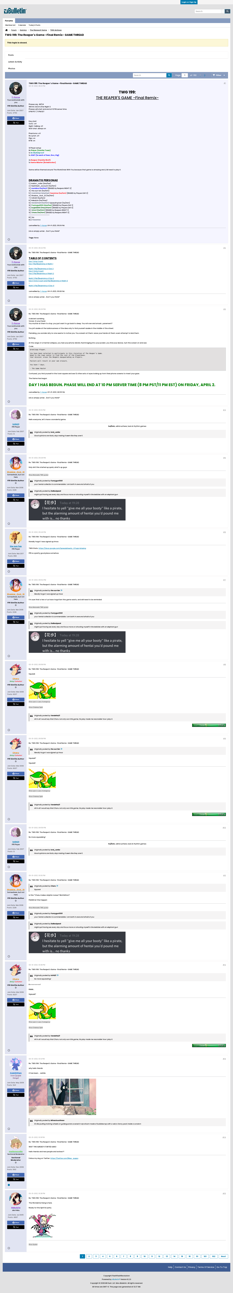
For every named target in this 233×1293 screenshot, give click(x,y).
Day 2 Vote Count (36, 271)
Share (17, 118)
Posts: (9, 113)
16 (190, 1256)
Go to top (222, 1267)
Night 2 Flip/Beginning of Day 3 (41, 278)
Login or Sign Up (189, 2)
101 (205, 1256)
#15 (224, 1193)
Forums (9, 20)
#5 (224, 458)
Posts (11, 55)
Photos (11, 68)
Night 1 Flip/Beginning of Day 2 (41, 269)
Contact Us (180, 1267)
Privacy (191, 1267)
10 (145, 1256)
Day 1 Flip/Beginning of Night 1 (41, 264)
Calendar (22, 25)
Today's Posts (34, 25)
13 (167, 1256)
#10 (224, 828)
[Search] (227, 11)
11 (152, 1256)
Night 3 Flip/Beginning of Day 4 (41, 285)
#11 (224, 875)
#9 (224, 738)
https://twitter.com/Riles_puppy (64, 1158)
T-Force (43, 225)
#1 (225, 83)
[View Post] (61, 590)
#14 (224, 1137)
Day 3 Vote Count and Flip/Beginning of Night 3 (48, 281)
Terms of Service (206, 1267)
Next (223, 1256)
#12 (224, 965)
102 (213, 1256)
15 (182, 1256)
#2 (224, 248)
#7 (224, 580)
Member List (10, 25)
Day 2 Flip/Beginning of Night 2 (41, 273)
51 (197, 1256)
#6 (224, 532)
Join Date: (11, 110)
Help (170, 1267)
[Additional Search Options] (223, 11)
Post (17, 123)
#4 (224, 410)
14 (174, 1256)
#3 (224, 309)
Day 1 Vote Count (36, 261)
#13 (224, 1059)
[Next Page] (204, 75)
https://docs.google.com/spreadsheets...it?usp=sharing (62, 548)
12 (159, 1256)
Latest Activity (15, 61)
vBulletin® (116, 1279)
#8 (224, 664)
